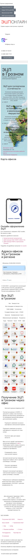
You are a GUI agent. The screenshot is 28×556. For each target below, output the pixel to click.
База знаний (5, 522)
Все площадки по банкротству (14, 306)
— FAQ (4, 526)
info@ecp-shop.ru (10, 44)
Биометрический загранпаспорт (13, 238)
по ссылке (23, 246)
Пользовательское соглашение (9, 550)
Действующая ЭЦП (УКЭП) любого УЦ (14, 240)
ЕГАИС (21, 312)
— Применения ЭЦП (17, 522)
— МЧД (11, 526)
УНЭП (19, 320)
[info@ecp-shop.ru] (3, 45)
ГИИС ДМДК (10, 309)
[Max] (3, 40)
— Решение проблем (8, 529)
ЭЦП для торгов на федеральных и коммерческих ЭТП (14, 129)
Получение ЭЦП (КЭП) (8, 519)
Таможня (9, 320)
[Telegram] (3, 35)
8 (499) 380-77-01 (6, 54)
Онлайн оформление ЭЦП (12, 227)
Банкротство (15, 303)
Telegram (7, 34)
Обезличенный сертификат (10, 318)
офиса (19, 443)
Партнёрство (17, 532)
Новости (20, 519)
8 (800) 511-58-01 (6, 51)
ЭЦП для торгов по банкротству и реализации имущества (14, 110)
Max (6, 39)
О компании (5, 536)
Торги (15, 320)
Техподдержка (6, 532)
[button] (14, 62)
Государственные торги (11, 312)
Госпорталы (18, 309)
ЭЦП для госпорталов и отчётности (14, 87)
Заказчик (7, 315)
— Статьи (19, 529)
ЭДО (23, 320)
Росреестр (22, 318)
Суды (4, 320)
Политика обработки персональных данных (13, 546)
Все (10, 303)
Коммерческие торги (17, 315)
